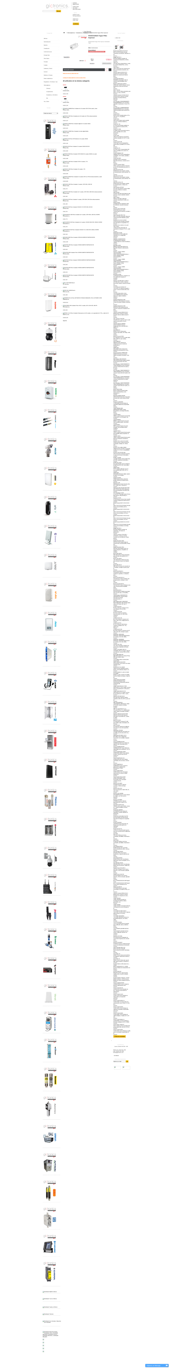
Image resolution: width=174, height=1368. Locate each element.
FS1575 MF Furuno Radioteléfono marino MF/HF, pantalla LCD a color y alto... (121, 144)
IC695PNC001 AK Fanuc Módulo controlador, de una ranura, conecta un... (121, 760)
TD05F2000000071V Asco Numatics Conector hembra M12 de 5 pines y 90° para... (121, 366)
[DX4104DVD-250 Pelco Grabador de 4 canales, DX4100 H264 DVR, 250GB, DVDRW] (82, 222)
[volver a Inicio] (64, 32)
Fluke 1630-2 (116, 67)
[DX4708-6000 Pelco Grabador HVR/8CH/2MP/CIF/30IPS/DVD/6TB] (78, 275)
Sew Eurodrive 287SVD (118, 187)
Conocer (115, 55)
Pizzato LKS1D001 (117, 822)
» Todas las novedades (119, 1036)
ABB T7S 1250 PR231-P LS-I (119, 708)
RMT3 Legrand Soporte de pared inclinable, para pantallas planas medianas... (120, 427)
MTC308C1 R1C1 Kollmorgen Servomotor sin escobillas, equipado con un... (121, 738)
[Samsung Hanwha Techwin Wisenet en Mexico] (50, 342)
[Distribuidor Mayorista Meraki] (50, 1004)
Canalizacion (46, 48)
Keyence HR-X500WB (118, 793)
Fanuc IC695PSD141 (118, 764)
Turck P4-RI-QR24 (117, 922)
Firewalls (46, 61)
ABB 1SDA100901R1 (118, 702)
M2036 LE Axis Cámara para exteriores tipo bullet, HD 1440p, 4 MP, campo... (121, 332)
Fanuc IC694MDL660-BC (119, 746)
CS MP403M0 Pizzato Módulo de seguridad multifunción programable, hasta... (121, 404)
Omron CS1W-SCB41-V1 (119, 1000)
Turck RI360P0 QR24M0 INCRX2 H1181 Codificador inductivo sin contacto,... (120, 932)
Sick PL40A (115, 840)
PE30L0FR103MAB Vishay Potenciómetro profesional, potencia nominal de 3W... (121, 682)
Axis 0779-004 (116, 725)
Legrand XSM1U (117, 414)
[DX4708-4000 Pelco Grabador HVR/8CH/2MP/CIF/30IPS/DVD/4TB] (78, 267)
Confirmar (75, 23)
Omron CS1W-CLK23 (118, 994)
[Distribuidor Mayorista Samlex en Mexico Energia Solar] (50, 255)
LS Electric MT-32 (117, 622)
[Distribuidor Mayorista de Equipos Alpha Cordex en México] (50, 139)
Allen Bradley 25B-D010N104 (119, 359)
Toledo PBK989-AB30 (118, 408)
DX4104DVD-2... (66, 223)
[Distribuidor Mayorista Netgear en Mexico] (50, 779)
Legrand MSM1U (117, 419)
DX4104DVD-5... (66, 231)
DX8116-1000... (66, 117)
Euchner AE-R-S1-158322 (119, 667)
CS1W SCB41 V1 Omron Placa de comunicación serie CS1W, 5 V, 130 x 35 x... (121, 1003)
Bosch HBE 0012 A (117, 564)
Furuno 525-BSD (117, 158)
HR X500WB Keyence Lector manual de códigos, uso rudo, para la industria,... (121, 796)
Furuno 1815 (116, 119)
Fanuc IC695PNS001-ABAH (119, 751)
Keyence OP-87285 (117, 936)
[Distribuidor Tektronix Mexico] (48, 1314)
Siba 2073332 (116, 192)
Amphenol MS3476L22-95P (119, 299)
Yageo (92, 60)
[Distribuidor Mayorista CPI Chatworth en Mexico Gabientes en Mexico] (50, 721)
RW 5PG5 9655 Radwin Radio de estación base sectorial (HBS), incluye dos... (121, 543)
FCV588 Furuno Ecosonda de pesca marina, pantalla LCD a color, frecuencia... (121, 131)
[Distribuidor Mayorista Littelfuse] (50, 948)
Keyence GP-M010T (117, 942)
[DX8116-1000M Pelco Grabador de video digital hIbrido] (75, 131)
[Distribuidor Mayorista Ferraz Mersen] (50, 809)
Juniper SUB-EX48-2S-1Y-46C (120, 686)
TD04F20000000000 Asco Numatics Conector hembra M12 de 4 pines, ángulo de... (121, 379)
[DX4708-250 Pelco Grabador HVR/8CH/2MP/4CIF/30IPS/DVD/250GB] (79, 260)
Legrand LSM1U (117, 436)
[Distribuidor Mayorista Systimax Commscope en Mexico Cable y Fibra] (50, 429)
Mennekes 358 (116, 482)
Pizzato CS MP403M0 (118, 401)
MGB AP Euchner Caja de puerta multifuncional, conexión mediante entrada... (120, 974)
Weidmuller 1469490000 (118, 639)
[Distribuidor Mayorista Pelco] (50, 458)
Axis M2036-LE (116, 329)
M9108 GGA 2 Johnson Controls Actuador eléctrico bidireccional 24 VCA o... (120, 315)
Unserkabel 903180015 (118, 78)
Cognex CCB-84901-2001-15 (119, 649)
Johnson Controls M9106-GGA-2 (120, 893)
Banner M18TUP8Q (117, 389)
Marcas (48, 108)
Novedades (120, 40)
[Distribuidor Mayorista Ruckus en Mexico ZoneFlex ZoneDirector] (50, 226)
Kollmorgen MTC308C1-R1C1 (120, 735)
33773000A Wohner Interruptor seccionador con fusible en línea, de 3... (121, 889)
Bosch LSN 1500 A (117, 558)
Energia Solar (47, 55)
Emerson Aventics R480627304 (120, 352)
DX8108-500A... (66, 90)
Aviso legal (56, 1357)
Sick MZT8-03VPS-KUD (118, 804)
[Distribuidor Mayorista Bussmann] (50, 1087)
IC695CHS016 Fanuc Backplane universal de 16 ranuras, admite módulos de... (120, 773)
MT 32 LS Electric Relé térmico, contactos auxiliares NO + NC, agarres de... (120, 625)
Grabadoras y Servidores (52, 94)
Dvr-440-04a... (66, 284)
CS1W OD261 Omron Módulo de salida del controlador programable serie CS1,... (121, 1009)
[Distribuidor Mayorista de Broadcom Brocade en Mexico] (50, 838)
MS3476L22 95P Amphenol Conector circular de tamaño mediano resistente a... (121, 302)
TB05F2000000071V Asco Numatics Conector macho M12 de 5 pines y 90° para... (121, 373)
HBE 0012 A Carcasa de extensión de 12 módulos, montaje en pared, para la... (121, 567)
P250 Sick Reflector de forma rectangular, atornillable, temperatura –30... (121, 836)
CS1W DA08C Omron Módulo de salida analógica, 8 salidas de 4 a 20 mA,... (121, 1015)
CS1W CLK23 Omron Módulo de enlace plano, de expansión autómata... (120, 997)
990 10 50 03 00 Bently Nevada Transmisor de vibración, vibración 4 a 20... (121, 53)
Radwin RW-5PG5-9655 (118, 540)
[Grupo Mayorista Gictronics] (57, 6)
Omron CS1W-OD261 (118, 1006)
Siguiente (65, 320)
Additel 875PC (116, 467)
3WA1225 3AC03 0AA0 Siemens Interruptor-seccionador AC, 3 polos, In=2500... (121, 716)
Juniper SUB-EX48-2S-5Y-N (119, 691)
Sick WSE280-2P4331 (118, 862)
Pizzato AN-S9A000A (118, 809)
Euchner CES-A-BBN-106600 (119, 447)
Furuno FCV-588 (117, 129)
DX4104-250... (66, 200)
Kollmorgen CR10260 (118, 730)
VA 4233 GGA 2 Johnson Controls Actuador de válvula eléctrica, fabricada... (120, 97)
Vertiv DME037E (117, 341)
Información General (69, 69)
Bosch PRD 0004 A (117, 553)
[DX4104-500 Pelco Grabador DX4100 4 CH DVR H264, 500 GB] (77, 207)
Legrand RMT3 (116, 424)
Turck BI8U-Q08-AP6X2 (118, 915)
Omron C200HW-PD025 (118, 982)
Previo (64, 84)
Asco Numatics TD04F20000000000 (121, 376)
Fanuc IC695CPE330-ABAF (119, 777)
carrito (75, 12)
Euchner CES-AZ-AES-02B (119, 452)
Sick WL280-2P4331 (117, 857)
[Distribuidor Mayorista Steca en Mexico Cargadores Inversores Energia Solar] (50, 632)
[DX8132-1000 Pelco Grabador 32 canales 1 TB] (74, 169)
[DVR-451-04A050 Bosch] (69, 290)
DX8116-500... (66, 147)
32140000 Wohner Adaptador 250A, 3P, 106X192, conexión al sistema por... (121, 205)
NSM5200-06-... (66, 299)
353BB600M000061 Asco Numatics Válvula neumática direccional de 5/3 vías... (121, 110)
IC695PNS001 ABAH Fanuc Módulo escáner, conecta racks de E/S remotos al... (121, 754)
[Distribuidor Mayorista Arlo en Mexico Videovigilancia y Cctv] (50, 516)
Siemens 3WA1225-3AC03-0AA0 (120, 713)
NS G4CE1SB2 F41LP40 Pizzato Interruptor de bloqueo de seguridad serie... (121, 818)
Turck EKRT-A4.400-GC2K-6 (119, 910)
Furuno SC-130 (116, 124)
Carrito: (76, 6)
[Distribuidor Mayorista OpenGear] (50, 977)
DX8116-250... (66, 140)
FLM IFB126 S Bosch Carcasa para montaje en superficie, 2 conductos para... (121, 573)
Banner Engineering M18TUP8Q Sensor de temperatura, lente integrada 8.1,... (120, 392)
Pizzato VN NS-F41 (117, 828)
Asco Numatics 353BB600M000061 (121, 107)
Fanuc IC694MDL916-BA (118, 741)
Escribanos (116, 1055)
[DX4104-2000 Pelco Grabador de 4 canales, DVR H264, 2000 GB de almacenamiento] (82, 191)
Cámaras (48, 88)
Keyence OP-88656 (117, 799)
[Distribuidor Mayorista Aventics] (50, 1116)
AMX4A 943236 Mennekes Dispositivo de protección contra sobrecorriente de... (121, 398)
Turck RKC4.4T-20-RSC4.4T (119, 287)
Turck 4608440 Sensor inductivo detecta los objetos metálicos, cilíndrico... (120, 296)
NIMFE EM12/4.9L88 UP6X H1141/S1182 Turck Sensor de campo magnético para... (121, 663)
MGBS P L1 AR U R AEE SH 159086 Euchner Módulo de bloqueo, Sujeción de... (121, 676)
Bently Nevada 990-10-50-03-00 (120, 50)
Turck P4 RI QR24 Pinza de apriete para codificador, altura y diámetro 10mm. (121, 925)
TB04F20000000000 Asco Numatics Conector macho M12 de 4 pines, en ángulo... (121, 385)
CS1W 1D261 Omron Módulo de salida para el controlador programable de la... (121, 1032)
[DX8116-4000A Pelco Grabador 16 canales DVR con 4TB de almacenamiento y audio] (82, 176)
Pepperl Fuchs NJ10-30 (118, 874)
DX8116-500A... (66, 155)
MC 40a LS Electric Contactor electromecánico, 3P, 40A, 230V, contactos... (120, 614)
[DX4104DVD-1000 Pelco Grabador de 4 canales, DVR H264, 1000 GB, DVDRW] (81, 214)
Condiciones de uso (58, 1360)
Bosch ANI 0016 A (117, 590)
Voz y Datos (46, 101)
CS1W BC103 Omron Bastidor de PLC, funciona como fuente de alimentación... (120, 990)
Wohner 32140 (116, 202)
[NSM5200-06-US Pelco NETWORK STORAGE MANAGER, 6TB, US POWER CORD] (82, 297)
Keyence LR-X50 (117, 497)
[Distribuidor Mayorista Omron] (50, 1145)
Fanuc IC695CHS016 (118, 770)
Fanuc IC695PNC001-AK (118, 758)
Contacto (75, 2)
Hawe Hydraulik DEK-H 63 (119, 215)
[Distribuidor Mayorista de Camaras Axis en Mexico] (50, 867)
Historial (75, 1360)
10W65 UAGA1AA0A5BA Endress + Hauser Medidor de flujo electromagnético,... (121, 270)
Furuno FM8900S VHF (118, 153)
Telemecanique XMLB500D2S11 (120, 595)
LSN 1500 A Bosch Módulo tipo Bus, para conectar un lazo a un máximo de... (121, 561)
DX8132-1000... (66, 170)
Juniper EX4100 (116, 904)
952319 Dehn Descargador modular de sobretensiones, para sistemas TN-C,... (121, 178)
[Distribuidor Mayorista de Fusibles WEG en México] (50, 1228)
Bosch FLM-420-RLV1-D (118, 577)
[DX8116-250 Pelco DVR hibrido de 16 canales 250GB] (75, 138)
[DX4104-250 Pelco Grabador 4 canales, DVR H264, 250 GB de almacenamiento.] (81, 199)
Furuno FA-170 (116, 148)
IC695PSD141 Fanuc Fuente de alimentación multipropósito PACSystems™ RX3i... (120, 767)
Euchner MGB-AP (117, 971)
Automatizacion (47, 41)
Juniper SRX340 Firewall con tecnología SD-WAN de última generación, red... (119, 901)
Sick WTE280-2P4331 (118, 851)
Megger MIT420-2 (117, 528)
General (45, 71)
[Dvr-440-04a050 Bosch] (69, 282)
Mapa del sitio (76, 4)
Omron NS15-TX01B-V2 (118, 1024)
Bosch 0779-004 (117, 720)
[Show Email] (167, 1365)
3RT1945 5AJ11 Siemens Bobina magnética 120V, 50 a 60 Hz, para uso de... (121, 699)
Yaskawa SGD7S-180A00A (119, 323)
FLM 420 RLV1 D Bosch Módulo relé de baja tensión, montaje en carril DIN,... (121, 580)
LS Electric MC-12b (117, 617)
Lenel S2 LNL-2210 (117, 644)
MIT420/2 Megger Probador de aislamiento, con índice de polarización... (120, 531)
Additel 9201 (116, 347)
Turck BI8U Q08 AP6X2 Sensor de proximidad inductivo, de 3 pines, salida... (121, 918)
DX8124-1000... (66, 163)
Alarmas (45, 38)
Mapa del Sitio (57, 1362)
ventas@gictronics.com (99, 1365)
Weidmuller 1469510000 (118, 634)
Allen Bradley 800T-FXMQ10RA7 (120, 601)
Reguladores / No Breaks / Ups (51, 81)
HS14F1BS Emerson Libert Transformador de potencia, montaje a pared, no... (121, 211)
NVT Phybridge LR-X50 (118, 492)
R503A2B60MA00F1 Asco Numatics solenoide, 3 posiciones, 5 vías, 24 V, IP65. (121, 104)
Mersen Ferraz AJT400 (118, 336)
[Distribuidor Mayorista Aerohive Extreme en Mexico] (50, 487)
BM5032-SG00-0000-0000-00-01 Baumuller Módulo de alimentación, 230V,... (121, 248)
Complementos (49, 91)
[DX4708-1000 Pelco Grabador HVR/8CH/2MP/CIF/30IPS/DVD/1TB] (78, 244)
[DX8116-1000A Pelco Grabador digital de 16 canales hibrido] (76, 123)
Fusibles (45, 65)
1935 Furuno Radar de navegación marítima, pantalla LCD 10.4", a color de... (121, 138)
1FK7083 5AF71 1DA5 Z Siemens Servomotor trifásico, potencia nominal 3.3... (121, 283)
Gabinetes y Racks (48, 68)
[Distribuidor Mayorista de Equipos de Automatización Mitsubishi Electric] (50, 197)
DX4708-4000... (66, 269)
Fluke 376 (115, 62)
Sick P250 (115, 833)
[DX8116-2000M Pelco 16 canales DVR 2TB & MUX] (65, 101)
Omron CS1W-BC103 (118, 987)
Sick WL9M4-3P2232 (118, 846)
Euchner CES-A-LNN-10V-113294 (120, 441)
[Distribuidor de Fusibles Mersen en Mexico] (50, 168)
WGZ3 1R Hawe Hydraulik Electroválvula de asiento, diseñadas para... (121, 950)
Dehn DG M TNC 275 (118, 182)
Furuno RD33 (116, 114)
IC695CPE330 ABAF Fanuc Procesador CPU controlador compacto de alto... (119, 779)
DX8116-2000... (66, 102)
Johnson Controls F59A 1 (119, 164)
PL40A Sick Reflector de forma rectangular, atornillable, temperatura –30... (121, 842)
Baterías (45, 45)
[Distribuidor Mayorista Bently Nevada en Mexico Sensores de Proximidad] (50, 663)
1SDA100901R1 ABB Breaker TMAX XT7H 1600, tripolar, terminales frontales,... (121, 705)
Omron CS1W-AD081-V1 (118, 1019)
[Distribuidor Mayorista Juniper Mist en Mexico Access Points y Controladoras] (50, 574)
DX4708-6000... (66, 276)
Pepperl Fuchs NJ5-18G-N (119, 867)
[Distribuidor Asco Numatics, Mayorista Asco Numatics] (52, 1322)
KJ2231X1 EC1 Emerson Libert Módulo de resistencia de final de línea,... (120, 75)
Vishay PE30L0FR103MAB (119, 679)
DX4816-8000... (66, 238)
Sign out (75, 1362)
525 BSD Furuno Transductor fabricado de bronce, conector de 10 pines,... (121, 161)
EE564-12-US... (66, 314)
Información (75, 1357)
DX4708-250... (66, 261)
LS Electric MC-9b (117, 606)
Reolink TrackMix (117, 457)
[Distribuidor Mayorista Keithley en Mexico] (50, 750)
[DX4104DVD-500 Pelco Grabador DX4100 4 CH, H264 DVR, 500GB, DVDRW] (81, 229)
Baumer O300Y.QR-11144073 (119, 83)
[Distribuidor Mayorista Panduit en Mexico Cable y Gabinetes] (50, 371)
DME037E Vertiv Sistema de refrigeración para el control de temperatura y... (120, 344)
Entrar (79, 9)
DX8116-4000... (66, 178)
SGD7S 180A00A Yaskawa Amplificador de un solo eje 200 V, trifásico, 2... (120, 326)
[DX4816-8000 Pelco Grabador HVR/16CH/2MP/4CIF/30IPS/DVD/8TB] (79, 237)
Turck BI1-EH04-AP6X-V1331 (120, 293)
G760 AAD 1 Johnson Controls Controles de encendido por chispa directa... (121, 537)
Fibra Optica (46, 58)
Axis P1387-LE (116, 958)
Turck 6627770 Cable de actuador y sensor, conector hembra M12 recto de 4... (121, 289)
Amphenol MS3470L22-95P (119, 306)
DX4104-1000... (66, 185)
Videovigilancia (47, 85)
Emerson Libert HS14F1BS (119, 208)
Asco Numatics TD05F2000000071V (121, 364)
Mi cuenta (76, 1355)
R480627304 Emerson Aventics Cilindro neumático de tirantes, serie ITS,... (121, 355)
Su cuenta (75, 7)
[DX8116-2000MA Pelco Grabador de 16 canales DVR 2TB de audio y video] (80, 108)
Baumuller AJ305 (117, 245)
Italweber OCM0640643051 (119, 239)
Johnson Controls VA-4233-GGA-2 (121, 95)
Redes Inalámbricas (48, 78)
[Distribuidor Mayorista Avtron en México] (50, 1173)
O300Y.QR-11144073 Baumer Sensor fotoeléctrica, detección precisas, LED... (121, 86)
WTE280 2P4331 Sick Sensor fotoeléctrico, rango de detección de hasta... (121, 854)
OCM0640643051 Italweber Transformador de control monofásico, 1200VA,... (121, 241)
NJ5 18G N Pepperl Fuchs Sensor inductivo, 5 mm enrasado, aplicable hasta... (121, 870)
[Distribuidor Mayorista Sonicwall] (50, 894)
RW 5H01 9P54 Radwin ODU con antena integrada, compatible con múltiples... (120, 549)
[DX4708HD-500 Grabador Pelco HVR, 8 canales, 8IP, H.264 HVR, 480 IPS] (80, 305)
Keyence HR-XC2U (117, 788)
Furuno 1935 (116, 135)
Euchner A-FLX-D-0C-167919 (119, 220)
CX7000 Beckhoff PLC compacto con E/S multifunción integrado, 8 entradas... (121, 277)
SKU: (89, 48)
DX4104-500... (66, 208)
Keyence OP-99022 (117, 783)
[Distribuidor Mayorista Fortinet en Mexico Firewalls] (50, 284)
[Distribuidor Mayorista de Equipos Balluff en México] (50, 1291)
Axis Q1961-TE (116, 953)
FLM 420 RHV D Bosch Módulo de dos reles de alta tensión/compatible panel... (121, 586)
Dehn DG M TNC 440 (118, 169)
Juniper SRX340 (117, 898)
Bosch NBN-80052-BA (118, 654)
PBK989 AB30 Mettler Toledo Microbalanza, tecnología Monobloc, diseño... (121, 411)
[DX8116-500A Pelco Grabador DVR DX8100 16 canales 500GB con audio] (80, 154)
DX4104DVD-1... (66, 216)
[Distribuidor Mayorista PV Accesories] (50, 921)
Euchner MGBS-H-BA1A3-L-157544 (121, 977)
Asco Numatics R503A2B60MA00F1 (121, 101)
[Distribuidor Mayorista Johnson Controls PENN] (50, 1031)
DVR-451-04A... (66, 291)
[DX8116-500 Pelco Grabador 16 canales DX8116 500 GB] (76, 146)
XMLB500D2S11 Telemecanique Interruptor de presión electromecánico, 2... (120, 597)
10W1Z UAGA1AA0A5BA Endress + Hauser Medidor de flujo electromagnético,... (121, 255)
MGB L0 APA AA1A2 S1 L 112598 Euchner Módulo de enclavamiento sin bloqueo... (121, 967)
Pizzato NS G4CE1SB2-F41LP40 (120, 816)
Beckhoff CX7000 (117, 274)
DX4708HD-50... (66, 306)
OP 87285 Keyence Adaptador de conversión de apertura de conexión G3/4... (121, 938)
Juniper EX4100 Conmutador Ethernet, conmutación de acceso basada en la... (121, 907)
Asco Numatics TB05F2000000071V (121, 370)
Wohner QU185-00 (117, 886)
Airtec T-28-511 (116, 90)
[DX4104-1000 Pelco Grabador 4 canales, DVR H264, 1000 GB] (77, 184)
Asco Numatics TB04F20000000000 (121, 383)
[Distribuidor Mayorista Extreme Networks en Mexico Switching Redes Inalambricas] (50, 545)
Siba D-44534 (116, 197)
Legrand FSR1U (117, 431)
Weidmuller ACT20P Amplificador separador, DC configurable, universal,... (120, 235)
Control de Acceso (48, 51)
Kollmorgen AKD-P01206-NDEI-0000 (121, 487)
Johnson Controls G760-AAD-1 (120, 534)
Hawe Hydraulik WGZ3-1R (119, 947)
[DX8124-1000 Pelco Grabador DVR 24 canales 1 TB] (75, 161)
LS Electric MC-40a (117, 611)
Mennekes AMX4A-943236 (119, 395)
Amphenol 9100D (117, 477)
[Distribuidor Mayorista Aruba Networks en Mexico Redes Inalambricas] (50, 603)
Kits (47, 98)
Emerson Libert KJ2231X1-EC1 (120, 72)
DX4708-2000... (66, 253)
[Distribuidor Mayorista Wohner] (50, 1059)
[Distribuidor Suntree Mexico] (50, 400)
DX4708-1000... (66, 246)
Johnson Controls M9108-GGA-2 (120, 312)
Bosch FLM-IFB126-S (118, 571)
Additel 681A (116, 472)
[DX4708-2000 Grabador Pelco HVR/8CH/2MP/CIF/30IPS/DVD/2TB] (78, 252)
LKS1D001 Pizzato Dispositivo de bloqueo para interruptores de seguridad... (120, 825)
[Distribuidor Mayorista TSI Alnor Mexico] (50, 692)
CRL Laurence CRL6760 (118, 318)
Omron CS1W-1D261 (118, 1029)
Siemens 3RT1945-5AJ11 (119, 696)
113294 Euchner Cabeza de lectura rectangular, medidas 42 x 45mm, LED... (121, 443)
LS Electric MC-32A (117, 629)
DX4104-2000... (66, 193)
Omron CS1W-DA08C (118, 1013)
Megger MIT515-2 (117, 57)
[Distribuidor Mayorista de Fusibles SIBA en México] (50, 1200)
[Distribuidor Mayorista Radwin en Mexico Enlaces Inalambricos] (50, 313)
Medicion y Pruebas (48, 75)
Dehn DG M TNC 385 (118, 175)
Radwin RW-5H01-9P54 (118, 547)
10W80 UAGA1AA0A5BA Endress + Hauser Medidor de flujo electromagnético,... (121, 263)
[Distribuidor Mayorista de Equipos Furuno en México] (50, 1255)
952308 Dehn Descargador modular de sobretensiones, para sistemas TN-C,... (121, 172)
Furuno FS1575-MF (117, 141)
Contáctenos (56, 1365)
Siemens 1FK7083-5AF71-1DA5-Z (121, 280)
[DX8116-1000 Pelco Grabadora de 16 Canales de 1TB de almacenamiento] (80, 116)
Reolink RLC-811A (117, 462)
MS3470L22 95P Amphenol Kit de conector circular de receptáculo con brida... (121, 308)
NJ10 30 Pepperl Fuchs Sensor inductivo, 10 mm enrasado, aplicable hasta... (121, 877)
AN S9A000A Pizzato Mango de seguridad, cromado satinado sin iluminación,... (120, 812)
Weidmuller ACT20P (117, 232)
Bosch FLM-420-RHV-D (118, 583)
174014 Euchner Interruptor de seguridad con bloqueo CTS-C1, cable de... (121, 229)
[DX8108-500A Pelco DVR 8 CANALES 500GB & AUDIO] (65, 89)
